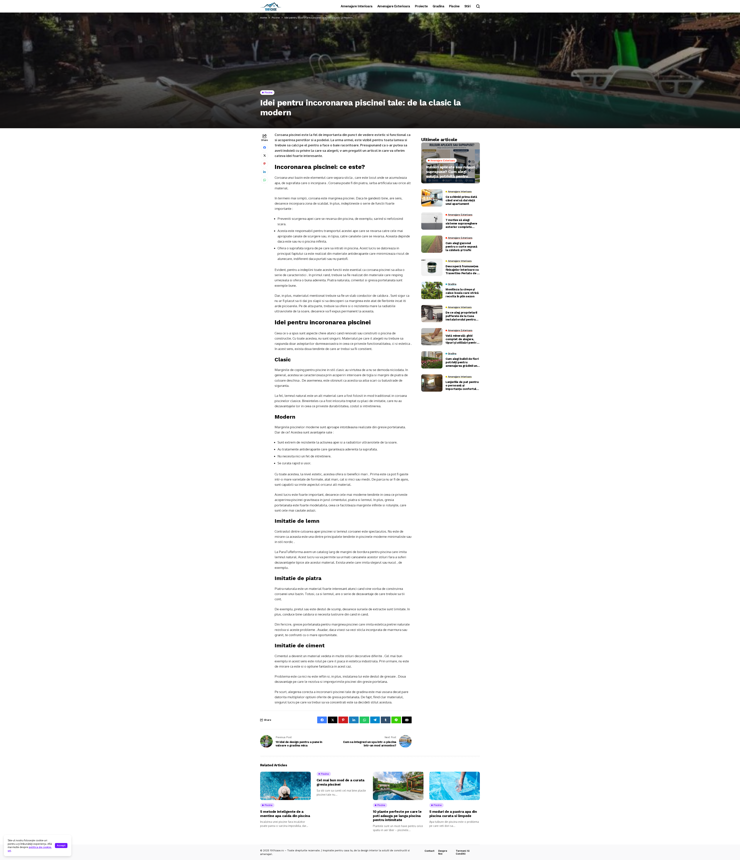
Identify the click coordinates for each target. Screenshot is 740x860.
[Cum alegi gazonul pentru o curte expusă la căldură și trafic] (431, 244)
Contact (429, 850)
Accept (61, 845)
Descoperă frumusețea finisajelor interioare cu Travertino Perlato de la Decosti (463, 270)
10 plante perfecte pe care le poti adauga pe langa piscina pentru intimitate (397, 815)
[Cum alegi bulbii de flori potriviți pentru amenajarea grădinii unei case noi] (431, 359)
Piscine (276, 17)
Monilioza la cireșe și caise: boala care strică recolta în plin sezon (462, 293)
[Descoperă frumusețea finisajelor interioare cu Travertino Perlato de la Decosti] (431, 267)
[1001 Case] (270, 6)
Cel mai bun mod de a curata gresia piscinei (340, 782)
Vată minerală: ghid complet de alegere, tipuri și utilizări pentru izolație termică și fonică (462, 339)
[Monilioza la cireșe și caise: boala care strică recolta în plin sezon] (431, 290)
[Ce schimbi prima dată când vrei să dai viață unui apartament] (431, 198)
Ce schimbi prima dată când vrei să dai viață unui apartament (461, 200)
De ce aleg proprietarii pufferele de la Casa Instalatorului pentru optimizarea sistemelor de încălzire (462, 316)
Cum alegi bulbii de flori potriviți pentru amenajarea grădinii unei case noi (462, 362)
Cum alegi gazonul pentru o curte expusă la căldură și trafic (461, 246)
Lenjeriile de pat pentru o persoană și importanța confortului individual (462, 385)
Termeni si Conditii (463, 852)
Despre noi (442, 852)
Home (263, 17)
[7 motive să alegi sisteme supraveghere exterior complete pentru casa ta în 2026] (431, 221)
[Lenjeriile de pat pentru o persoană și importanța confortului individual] (431, 383)
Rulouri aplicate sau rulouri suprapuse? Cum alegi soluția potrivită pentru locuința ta (450, 172)
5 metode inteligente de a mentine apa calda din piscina (285, 813)
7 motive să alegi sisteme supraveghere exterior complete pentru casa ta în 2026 (461, 223)
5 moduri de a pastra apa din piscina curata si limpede (453, 813)
